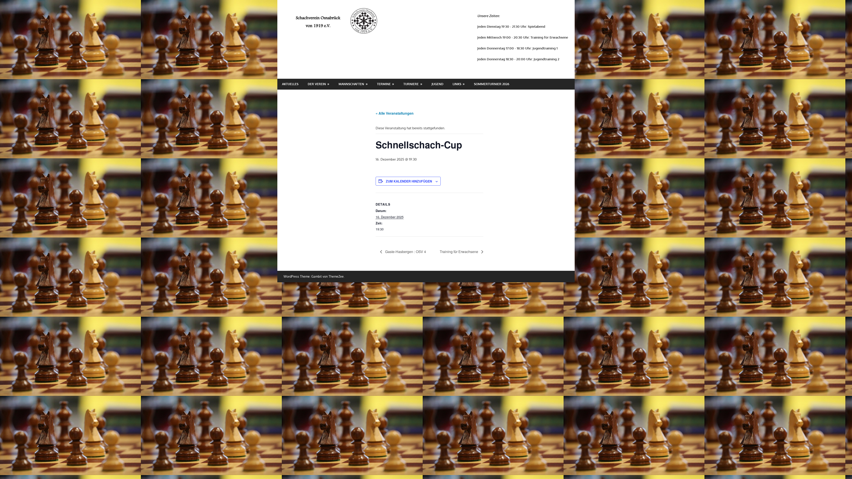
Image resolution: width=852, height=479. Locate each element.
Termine (384, 84)
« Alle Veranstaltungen (395, 113)
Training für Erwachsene (459, 251)
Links (457, 84)
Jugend (437, 84)
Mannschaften (351, 84)
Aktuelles (290, 84)
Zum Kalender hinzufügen (409, 181)
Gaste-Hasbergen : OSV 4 (405, 251)
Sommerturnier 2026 (491, 84)
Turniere (411, 84)
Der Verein (317, 84)
